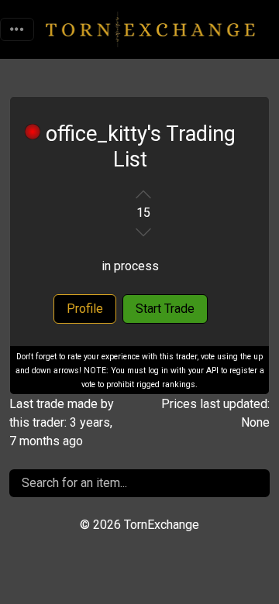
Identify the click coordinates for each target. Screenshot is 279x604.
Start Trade (165, 308)
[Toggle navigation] (17, 29)
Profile (85, 308)
